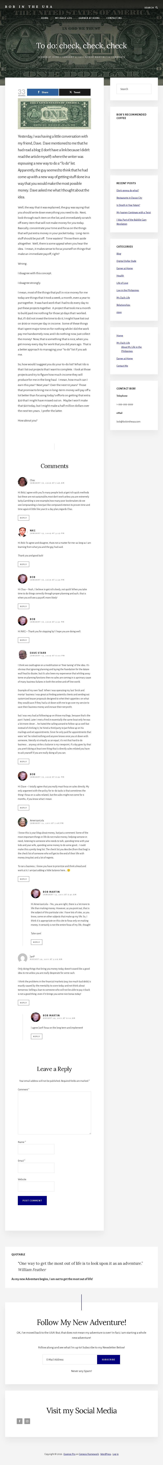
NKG (33, 530)
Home (120, 335)
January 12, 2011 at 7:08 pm (47, 823)
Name (22, 1142)
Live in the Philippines (128, 290)
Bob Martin (51, 892)
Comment (23, 1089)
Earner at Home (49, 57)
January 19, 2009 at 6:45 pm (47, 777)
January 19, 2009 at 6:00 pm (47, 656)
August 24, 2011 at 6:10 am (59, 1018)
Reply (23, 518)
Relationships (123, 305)
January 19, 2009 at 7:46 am (47, 483)
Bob (32, 577)
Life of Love (122, 283)
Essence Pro (69, 1454)
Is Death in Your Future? (128, 205)
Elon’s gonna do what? (128, 190)
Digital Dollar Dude (126, 261)
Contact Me (122, 366)
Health (120, 275)
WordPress (105, 1454)
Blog (119, 253)
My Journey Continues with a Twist (134, 212)
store (119, 312)
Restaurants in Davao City (129, 198)
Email (21, 1160)
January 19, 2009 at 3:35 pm (47, 622)
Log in (116, 1454)
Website (22, 1179)
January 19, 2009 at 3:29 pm (47, 533)
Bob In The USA (29, 7)
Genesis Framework (89, 1454)
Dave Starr (38, 653)
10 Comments (116, 57)
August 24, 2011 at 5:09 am (46, 959)
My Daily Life (123, 297)
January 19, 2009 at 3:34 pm (47, 580)
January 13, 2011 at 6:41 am (60, 895)
